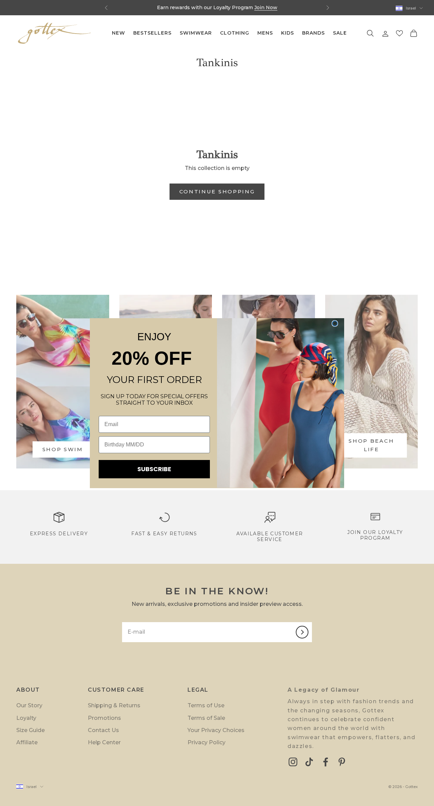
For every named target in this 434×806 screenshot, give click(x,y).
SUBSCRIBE (154, 469)
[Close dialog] (334, 323)
